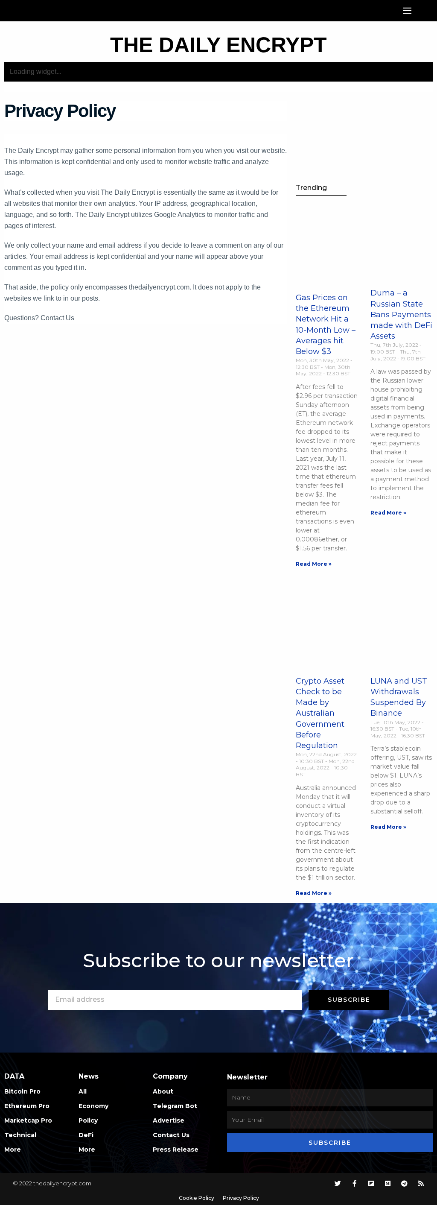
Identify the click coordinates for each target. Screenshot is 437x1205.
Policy (88, 1120)
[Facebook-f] (354, 1183)
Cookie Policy (196, 1198)
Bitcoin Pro (22, 1091)
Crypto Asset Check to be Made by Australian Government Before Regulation (320, 713)
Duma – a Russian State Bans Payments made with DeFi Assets (401, 314)
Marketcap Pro (28, 1120)
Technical (20, 1135)
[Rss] (421, 1183)
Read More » (314, 564)
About (163, 1091)
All (83, 1091)
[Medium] (388, 1183)
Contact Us (171, 1135)
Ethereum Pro (27, 1106)
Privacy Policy (241, 1198)
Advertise (168, 1120)
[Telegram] (404, 1183)
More (12, 1149)
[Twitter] (338, 1183)
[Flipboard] (371, 1183)
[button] (407, 11)
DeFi (86, 1135)
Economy (93, 1106)
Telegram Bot (175, 1106)
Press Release (175, 1149)
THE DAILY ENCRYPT (218, 45)
